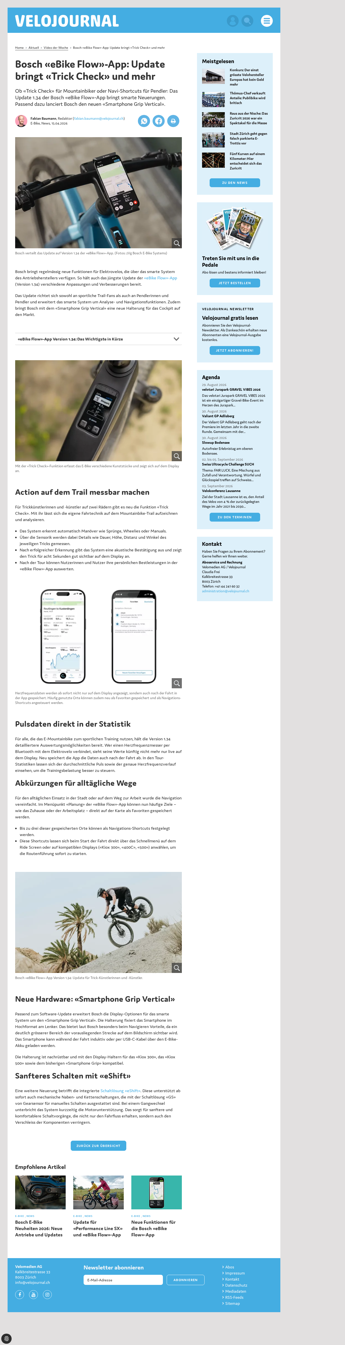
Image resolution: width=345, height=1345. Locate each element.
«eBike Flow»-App (160, 278)
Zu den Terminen (235, 517)
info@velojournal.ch (32, 1282)
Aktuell (34, 47)
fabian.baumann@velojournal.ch (99, 118)
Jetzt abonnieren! (235, 350)
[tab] (98, 339)
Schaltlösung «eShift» (120, 1090)
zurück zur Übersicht (99, 1146)
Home (19, 47)
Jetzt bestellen (235, 283)
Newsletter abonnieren (114, 1267)
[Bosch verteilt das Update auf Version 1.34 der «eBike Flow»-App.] (98, 192)
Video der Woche (56, 47)
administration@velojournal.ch (225, 591)
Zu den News (235, 183)
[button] (144, 121)
